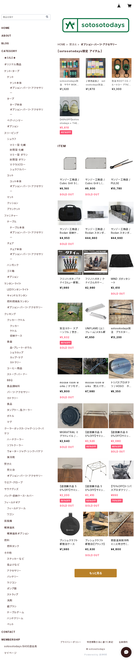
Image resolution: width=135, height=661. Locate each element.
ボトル (10, 415)
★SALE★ (10, 57)
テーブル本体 (17, 227)
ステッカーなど (15, 558)
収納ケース (16, 335)
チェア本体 (16, 249)
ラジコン (12, 582)
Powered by (91, 654)
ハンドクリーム (15, 618)
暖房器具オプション (18, 533)
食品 (9, 403)
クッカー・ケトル (16, 319)
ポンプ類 (12, 588)
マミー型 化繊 (18, 144)
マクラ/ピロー (18, 164)
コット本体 (16, 181)
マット (10, 197)
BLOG (5, 43)
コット (10, 175)
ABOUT (6, 35)
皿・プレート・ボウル (21, 347)
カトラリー (15, 362)
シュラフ (11, 138)
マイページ (10, 652)
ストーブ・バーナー (17, 374)
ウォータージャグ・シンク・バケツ (25, 451)
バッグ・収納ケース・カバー (19, 495)
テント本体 (16, 82)
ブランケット (13, 208)
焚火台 (11, 469)
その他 (8, 552)
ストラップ (12, 594)
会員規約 (123, 642)
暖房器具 (9, 527)
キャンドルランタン (17, 295)
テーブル (12, 221)
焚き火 (73, 44)
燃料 (6, 540)
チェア (10, 243)
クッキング (10, 313)
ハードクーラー (15, 439)
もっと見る (95, 573)
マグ (9, 421)
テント (10, 76)
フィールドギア (12, 502)
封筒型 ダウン (18, 159)
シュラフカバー (18, 169)
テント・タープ (12, 70)
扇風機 (8, 520)
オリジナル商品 (12, 64)
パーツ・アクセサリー (18, 392)
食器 (9, 341)
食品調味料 (13, 386)
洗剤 (9, 600)
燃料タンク (13, 546)
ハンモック (13, 264)
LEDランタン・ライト (18, 289)
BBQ (9, 380)
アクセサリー (14, 570)
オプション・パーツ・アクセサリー (25, 307)
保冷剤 (11, 457)
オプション (12, 126)
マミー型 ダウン (19, 154)
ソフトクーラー (15, 445)
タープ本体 (16, 104)
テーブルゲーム (15, 612)
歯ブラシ (12, 606)
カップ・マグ (16, 357)
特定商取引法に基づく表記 (100, 642)
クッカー (14, 325)
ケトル (13, 330)
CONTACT (8, 631)
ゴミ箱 (10, 270)
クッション (12, 202)
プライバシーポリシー (70, 642)
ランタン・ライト (12, 283)
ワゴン (10, 514)
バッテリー (13, 576)
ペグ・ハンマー (15, 120)
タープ (10, 98)
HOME (61, 44)
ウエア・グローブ (13, 482)
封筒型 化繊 (17, 149)
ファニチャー (11, 215)
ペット (10, 624)
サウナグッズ (11, 489)
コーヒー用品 (14, 368)
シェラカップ (17, 352)
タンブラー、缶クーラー (20, 409)
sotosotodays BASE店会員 (20, 646)
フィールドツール (16, 508)
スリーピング (11, 132)
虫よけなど (13, 564)
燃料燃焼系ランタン (18, 301)
